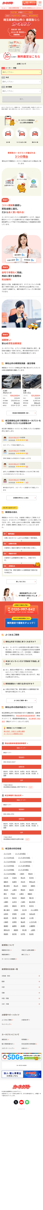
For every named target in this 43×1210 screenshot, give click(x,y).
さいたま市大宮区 (24, 858)
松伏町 (31, 934)
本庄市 (23, 882)
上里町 (33, 930)
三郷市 (6, 906)
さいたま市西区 (20, 854)
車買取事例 (5, 954)
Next (34, 391)
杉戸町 (23, 934)
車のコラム (25, 954)
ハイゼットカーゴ (29, 393)
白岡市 (6, 914)
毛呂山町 (32, 914)
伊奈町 (14, 914)
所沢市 (31, 878)
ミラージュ (6, 393)
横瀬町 (6, 926)
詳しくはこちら (21, 581)
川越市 (22, 874)
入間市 (21, 894)
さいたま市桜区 (9, 866)
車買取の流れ (6, 950)
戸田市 (13, 894)
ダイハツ (26, 390)
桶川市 (31, 898)
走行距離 (9, 87)
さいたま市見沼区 (10, 862)
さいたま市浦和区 (24, 866)
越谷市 (31, 890)
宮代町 (14, 934)
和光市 (14, 898)
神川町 (24, 930)
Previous (9, 391)
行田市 (14, 878)
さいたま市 (7, 854)
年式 (7, 77)
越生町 (6, 918)
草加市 (23, 890)
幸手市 (31, 906)
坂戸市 (23, 906)
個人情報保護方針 (7, 1044)
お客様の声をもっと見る (20, 498)
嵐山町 (23, 918)
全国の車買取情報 (14, 8)
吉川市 (24, 910)
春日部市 (7, 886)
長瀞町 (23, 926)
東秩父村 (7, 930)
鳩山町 (23, 922)
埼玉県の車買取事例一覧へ (20, 413)
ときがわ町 (33, 922)
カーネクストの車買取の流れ (13, 734)
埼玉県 (11, 437)
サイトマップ (6, 1024)
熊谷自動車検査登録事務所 (25, 716)
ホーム (3, 8)
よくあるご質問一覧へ (21, 700)
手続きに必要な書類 (28, 950)
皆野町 (14, 926)
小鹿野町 (32, 926)
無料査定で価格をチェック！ (21, 623)
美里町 (16, 930)
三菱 (4, 390)
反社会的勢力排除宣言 (29, 1044)
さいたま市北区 (9, 858)
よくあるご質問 (7, 1020)
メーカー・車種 (11, 68)
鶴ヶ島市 (7, 910)
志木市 (6, 898)
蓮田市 (14, 906)
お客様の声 (25, 1020)
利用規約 (24, 1039)
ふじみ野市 (34, 910)
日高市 (16, 910)
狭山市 (16, 886)
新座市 (23, 898)
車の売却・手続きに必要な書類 (14, 731)
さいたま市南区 (9, 870)
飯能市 (6, 882)
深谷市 (6, 890)
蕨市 (5, 894)
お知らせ (24, 1048)
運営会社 (4, 1039)
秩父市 (23, 878)
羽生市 (24, 886)
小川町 (31, 918)
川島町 (6, 922)
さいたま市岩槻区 (10, 874)
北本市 (14, 902)
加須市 (14, 882)
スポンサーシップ (7, 1048)
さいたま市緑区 (23, 870)
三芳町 (23, 914)
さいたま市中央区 (26, 862)
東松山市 (16, 437)
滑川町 (14, 918)
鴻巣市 (33, 886)
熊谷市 (30, 874)
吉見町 (14, 922)
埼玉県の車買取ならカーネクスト (32, 8)
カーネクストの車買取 (9, 959)
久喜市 (6, 902)
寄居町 (6, 934)
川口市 (6, 878)
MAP (30, 787)
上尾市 (14, 890)
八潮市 (23, 902)
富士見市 (32, 902)
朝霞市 (30, 894)
